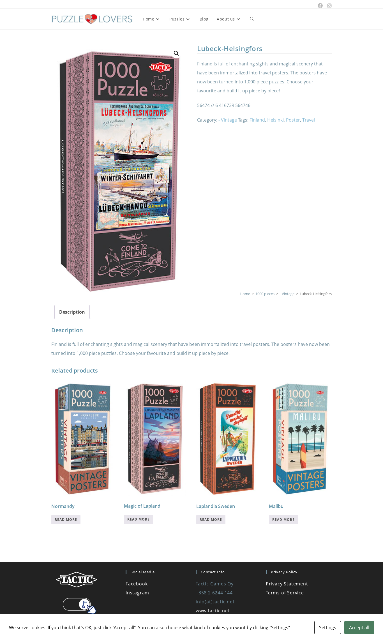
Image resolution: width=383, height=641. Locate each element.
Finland (257, 120)
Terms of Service (285, 593)
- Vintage (227, 120)
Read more (66, 519)
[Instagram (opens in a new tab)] (328, 5)
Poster (293, 120)
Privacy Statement (287, 584)
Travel (308, 120)
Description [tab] (72, 312)
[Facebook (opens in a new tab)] (320, 5)
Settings (327, 627)
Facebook (136, 584)
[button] (176, 53)
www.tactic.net (213, 611)
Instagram (137, 593)
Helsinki (275, 120)
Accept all (359, 627)
